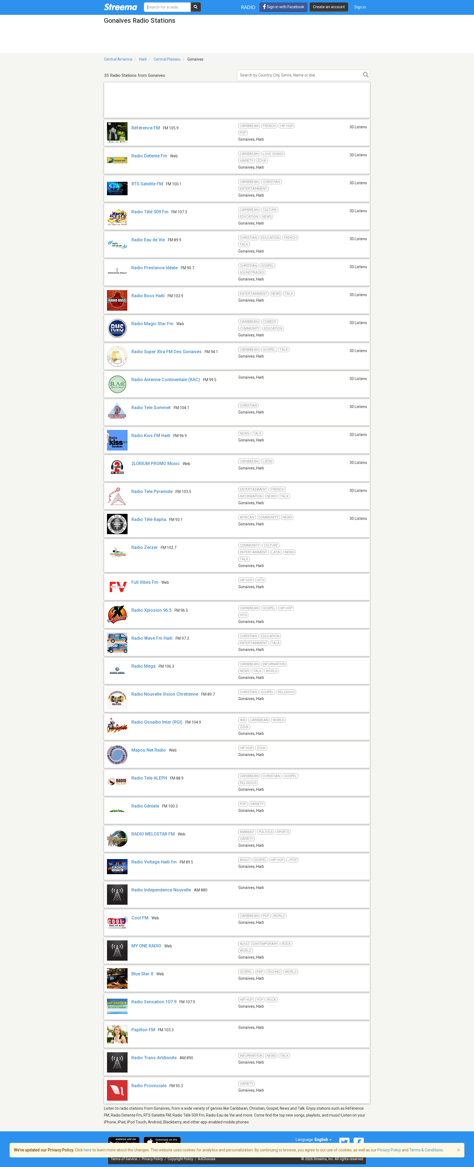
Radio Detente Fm (149, 155)
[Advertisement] (237, 117)
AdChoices (206, 1159)
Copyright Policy (181, 1159)
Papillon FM (143, 1029)
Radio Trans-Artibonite (154, 1057)
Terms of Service (124, 1159)
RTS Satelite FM (147, 183)
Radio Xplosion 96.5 (151, 610)
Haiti (143, 59)
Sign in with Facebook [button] (285, 7)
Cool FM (139, 917)
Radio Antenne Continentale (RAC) (165, 379)
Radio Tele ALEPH (149, 778)
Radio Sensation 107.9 (153, 1001)
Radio (248, 7)
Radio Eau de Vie (148, 239)
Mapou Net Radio (148, 750)
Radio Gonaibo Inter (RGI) (156, 722)
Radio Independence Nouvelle (161, 890)
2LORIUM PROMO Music (155, 463)
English (322, 1139)
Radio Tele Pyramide (152, 491)
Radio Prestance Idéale (154, 267)
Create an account (329, 7)
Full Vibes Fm (144, 582)
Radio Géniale (145, 806)
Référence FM (145, 128)
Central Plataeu (167, 59)
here (88, 1150)
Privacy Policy (153, 1159)
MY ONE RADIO (146, 945)
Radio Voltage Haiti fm (154, 862)
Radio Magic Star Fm (152, 323)
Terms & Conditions (426, 1150)
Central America (118, 59)
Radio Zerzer (144, 547)
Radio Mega (143, 666)
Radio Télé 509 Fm (149, 211)
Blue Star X (142, 973)
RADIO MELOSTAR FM (153, 834)
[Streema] (120, 7)
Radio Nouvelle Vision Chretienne (164, 694)
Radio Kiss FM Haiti (150, 435)
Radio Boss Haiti (148, 295)
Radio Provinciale (149, 1085)
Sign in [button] (360, 7)
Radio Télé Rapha (148, 519)
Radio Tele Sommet (151, 407)
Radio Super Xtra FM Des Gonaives (166, 351)
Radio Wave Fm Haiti (152, 638)
